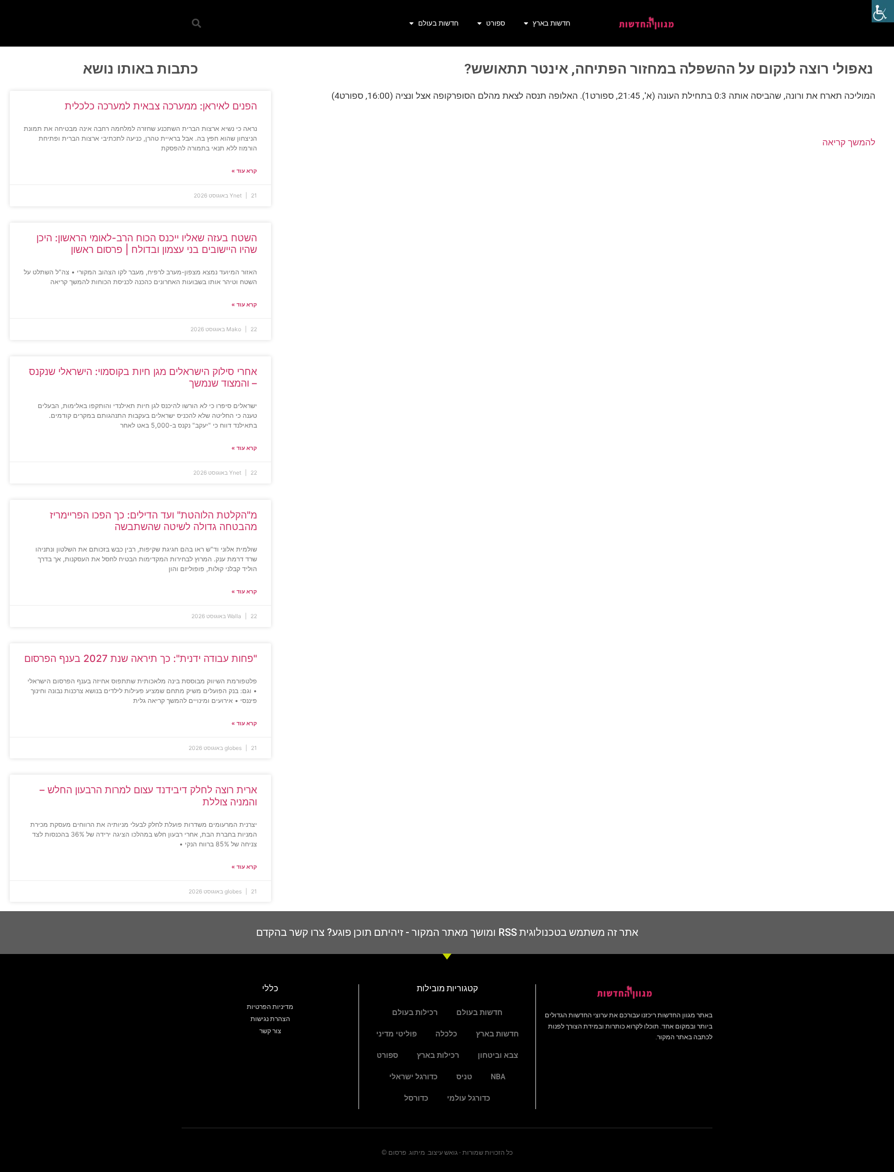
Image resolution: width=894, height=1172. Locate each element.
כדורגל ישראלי (413, 1076)
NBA (498, 1076)
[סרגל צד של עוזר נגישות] (883, 11)
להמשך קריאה (848, 142)
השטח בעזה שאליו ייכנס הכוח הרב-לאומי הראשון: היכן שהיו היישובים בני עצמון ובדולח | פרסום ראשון (146, 243)
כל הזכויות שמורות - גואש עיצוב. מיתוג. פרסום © (447, 1152)
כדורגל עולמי (468, 1098)
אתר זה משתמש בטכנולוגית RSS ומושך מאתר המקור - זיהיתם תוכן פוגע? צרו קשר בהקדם (447, 932)
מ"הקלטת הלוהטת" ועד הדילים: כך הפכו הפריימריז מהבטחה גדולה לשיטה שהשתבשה (153, 520)
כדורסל (416, 1098)
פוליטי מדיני (396, 1033)
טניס (464, 1076)
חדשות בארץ (551, 23)
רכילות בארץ (438, 1055)
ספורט (495, 23)
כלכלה (446, 1033)
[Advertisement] (582, 230)
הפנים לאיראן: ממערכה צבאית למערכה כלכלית (161, 106)
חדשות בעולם (438, 23)
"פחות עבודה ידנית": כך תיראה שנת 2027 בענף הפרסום (140, 658)
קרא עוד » (244, 170)
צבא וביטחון (498, 1055)
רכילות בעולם (415, 1012)
